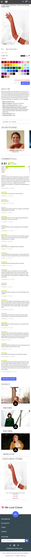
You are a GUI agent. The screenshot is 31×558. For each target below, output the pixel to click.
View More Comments (8, 379)
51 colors (26, 99)
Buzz (10, 121)
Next (29, 143)
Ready (27, 55)
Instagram (5, 121)
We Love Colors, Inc (13, 553)
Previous (2, 143)
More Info (15, 498)
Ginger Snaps (7, 408)
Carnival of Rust (9, 454)
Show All (23, 55)
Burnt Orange (7, 431)
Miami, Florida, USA (21, 555)
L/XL (6, 52)
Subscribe (4, 537)
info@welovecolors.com (14, 548)
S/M (3, 52)
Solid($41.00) (4, 55)
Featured (14, 121)
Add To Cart (25, 83)
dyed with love (9, 555)
